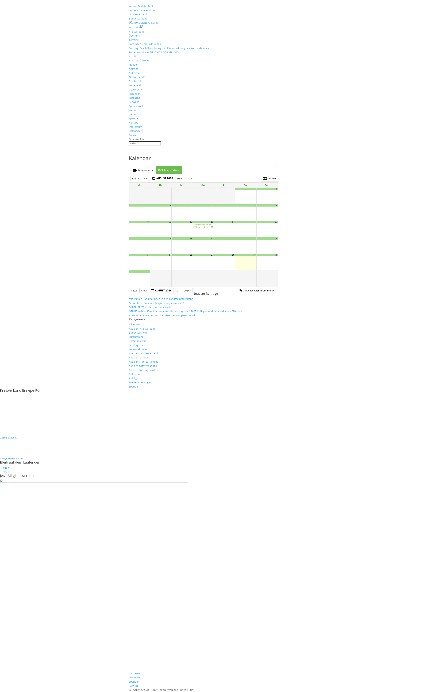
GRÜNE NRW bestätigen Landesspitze (151, 307)
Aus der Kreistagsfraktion (144, 370)
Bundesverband (138, 18)
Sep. (179, 178)
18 (170, 238)
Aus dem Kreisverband (142, 328)
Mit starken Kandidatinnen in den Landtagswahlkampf (161, 298)
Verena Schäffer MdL (141, 6)
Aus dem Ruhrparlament (143, 361)
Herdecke (134, 97)
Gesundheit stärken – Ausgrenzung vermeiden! (156, 303)
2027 (188, 178)
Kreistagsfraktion (139, 60)
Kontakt (133, 122)
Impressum (135, 126)
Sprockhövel (136, 106)
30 (276, 255)
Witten (133, 114)
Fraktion (133, 64)
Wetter (133, 110)
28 (233, 255)
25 (170, 255)
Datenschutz (136, 131)
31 (148, 271)
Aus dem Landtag (139, 357)
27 (212, 255)
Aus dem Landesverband (143, 353)
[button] (257, 290)
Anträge (133, 68)
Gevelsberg (135, 89)
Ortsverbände (137, 77)
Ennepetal (135, 85)
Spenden (134, 118)
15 (254, 222)
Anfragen (134, 73)
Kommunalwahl (138, 341)
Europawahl (136, 336)
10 (148, 222)
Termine (134, 39)
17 (148, 238)
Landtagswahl (137, 345)
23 (276, 238)
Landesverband (138, 14)
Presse (133, 135)
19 (191, 238)
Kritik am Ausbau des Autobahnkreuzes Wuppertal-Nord (162, 315)
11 (170, 222)
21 (233, 238)
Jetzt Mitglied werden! (17, 475)
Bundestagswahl (138, 332)
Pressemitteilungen (140, 382)
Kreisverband (137, 31)
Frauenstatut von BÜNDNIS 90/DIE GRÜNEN (154, 52)
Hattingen (134, 93)
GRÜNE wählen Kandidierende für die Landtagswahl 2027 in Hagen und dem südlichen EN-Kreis (185, 311)
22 (254, 238)
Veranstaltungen (138, 349)
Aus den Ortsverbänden (143, 365)
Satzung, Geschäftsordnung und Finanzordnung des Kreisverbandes (169, 48)
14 (233, 222)
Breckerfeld (135, 81)
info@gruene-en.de (11, 458)
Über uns (134, 35)
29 (254, 255)
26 (191, 255)
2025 (136, 178)
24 (148, 255)
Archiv (132, 56)
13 (212, 222)
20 (212, 238)
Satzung (133, 685)
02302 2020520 (8, 437)
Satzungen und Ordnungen (145, 44)
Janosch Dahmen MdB (142, 10)
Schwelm (134, 102)
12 (191, 222)
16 (276, 222)
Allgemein (135, 324)
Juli (146, 178)
